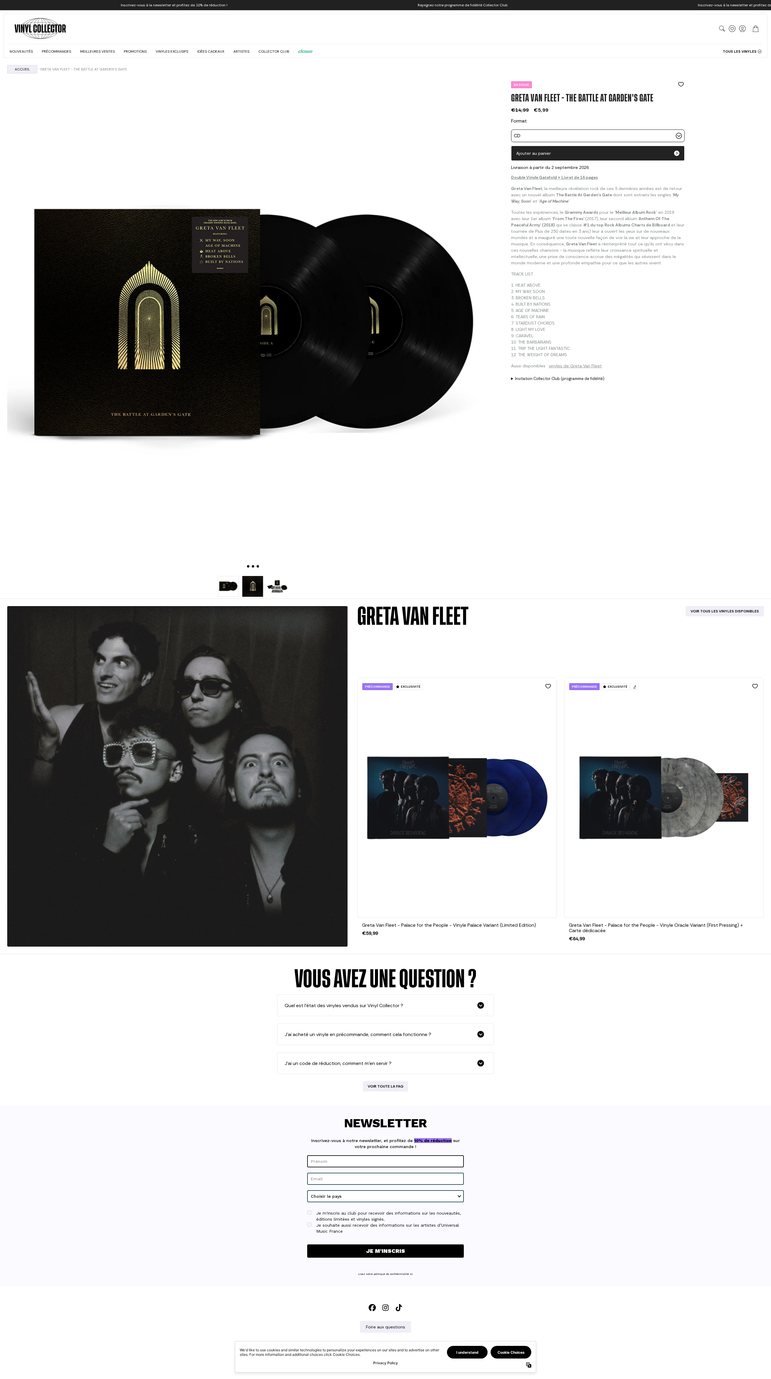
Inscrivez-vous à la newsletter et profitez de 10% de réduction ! (174, 5)
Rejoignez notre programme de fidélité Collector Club (462, 5)
